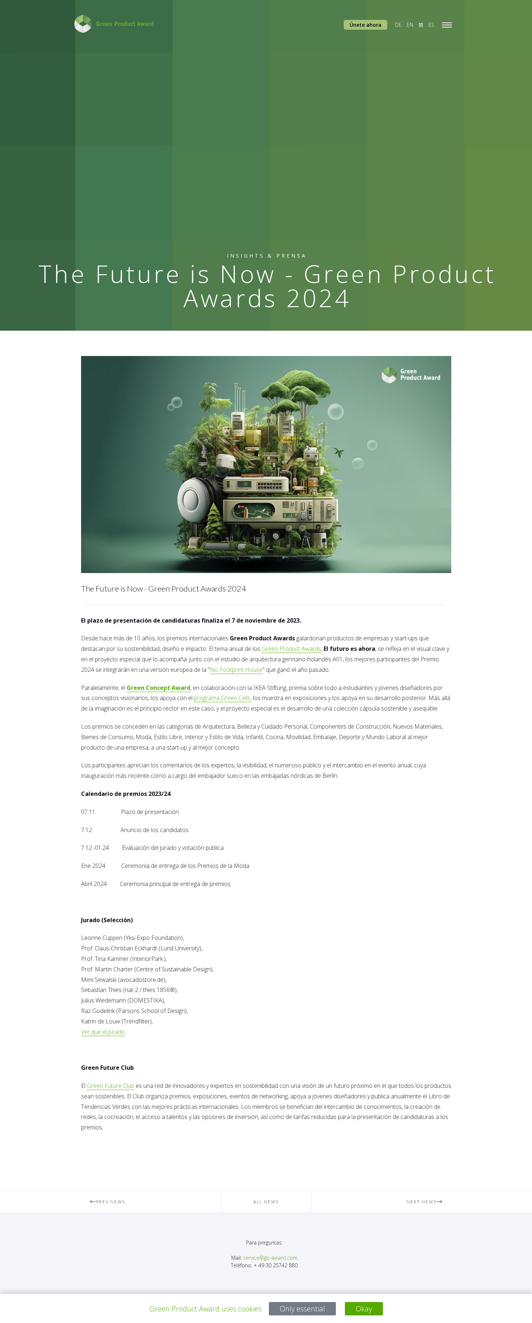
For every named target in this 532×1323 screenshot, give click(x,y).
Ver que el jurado (103, 1032)
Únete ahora (365, 24)
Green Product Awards (291, 649)
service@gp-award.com (270, 1257)
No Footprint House (236, 670)
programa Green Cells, (223, 698)
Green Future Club (110, 1086)
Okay (364, 1309)
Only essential (302, 1309)
